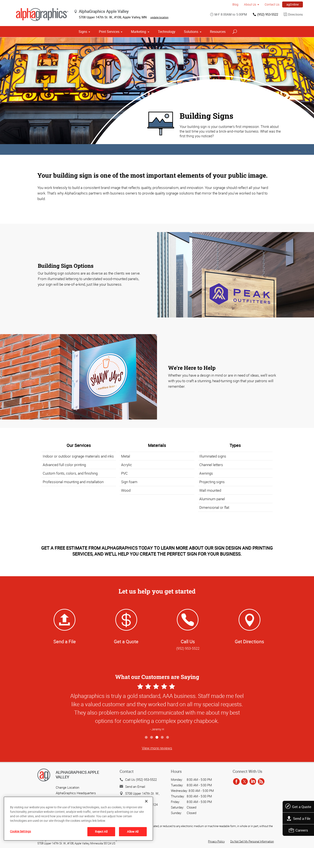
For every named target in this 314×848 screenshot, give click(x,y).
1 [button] (146, 737)
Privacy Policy (216, 841)
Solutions (191, 31)
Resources (218, 31)
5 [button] (167, 737)
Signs (83, 31)
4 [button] (162, 737)
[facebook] (236, 781)
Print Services (109, 31)
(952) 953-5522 (267, 14)
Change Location (67, 787)
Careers (301, 830)
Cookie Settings (20, 831)
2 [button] (151, 737)
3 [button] (157, 737)
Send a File (301, 818)
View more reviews (157, 748)
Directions (295, 14)
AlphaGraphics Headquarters (76, 793)
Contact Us (272, 4)
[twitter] (244, 781)
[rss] (261, 781)
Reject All (101, 831)
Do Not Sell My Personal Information (252, 841)
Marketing (138, 31)
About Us (250, 4)
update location (159, 17)
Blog (235, 4)
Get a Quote (301, 806)
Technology (166, 31)
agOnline (292, 4)
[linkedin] (253, 781)
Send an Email (135, 786)
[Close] (146, 801)
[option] (157, 707)
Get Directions (249, 641)
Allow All (132, 831)
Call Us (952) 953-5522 (141, 779)
